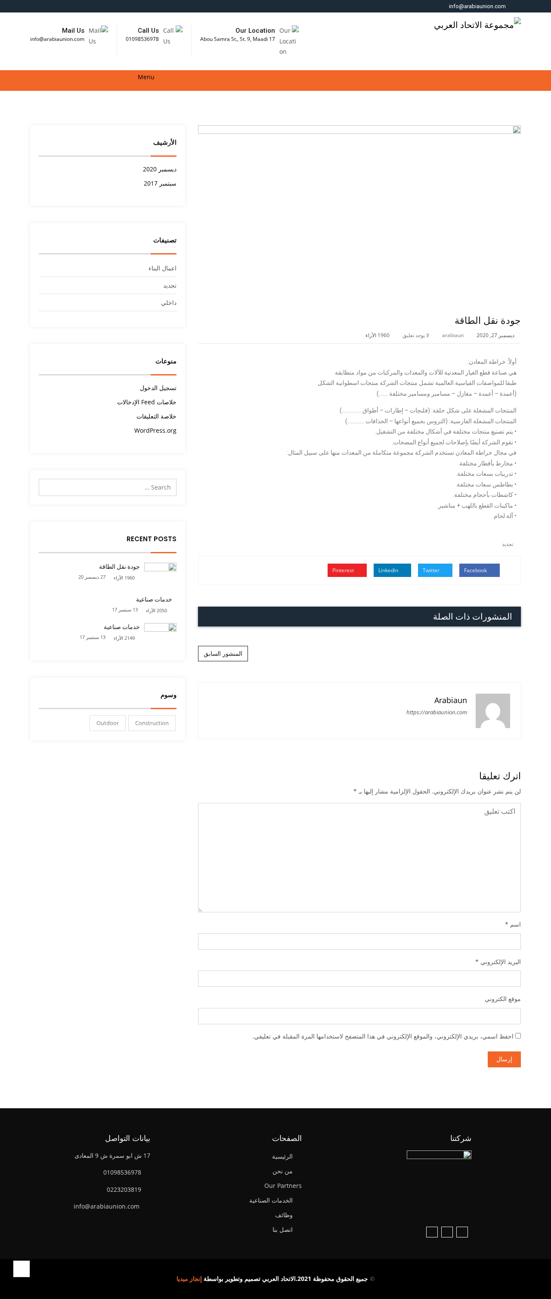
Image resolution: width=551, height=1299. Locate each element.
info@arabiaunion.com (477, 6)
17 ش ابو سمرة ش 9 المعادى (112, 1155)
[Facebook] (462, 1232)
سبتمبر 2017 (160, 183)
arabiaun (453, 335)
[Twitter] (447, 1232)
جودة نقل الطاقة (119, 566)
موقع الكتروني (503, 999)
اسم (515, 924)
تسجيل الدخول (158, 388)
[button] (33, 80)
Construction (152, 723)
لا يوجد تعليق (415, 335)
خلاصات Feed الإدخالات (146, 402)
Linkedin (388, 570)
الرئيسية (282, 1156)
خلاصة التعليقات (156, 416)
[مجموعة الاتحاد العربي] (477, 22)
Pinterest (343, 570)
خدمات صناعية (154, 599)
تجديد (507, 544)
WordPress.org (155, 430)
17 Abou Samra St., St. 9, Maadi (237, 39)
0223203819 (124, 1189)
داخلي (168, 302)
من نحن (282, 1171)
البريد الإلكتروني (500, 962)
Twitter (432, 570)
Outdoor (107, 723)
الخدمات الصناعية (271, 1200)
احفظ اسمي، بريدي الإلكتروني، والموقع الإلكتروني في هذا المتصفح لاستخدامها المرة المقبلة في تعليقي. (383, 1036)
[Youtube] (432, 1232)
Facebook (476, 570)
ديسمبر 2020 (159, 169)
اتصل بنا (282, 1229)
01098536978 (142, 39)
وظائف (284, 1215)
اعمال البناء (162, 268)
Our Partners (283, 1185)
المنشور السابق (223, 653)
